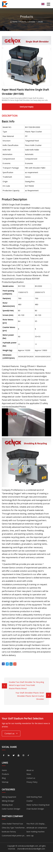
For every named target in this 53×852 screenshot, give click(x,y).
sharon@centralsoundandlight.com (31, 849)
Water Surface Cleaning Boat (38, 805)
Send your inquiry (26, 107)
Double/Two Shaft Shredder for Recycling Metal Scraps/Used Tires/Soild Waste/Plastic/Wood (26, 685)
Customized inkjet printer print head (14, 836)
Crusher (29, 801)
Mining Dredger (8, 801)
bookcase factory (9, 831)
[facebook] (4, 755)
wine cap (30, 835)
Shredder (31, 21)
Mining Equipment (9, 797)
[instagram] (23, 755)
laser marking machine (35, 831)
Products (22, 21)
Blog (4, 778)
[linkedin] (8, 755)
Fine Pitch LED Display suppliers (35, 824)
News (28, 774)
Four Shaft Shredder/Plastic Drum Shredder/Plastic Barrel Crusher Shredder (30, 695)
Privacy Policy (31, 782)
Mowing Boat (7, 805)
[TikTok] (28, 755)
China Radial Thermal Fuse (12, 823)
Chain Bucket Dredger (35, 809)
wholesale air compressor (36, 827)
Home (14, 21)
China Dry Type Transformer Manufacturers (13, 828)
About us (30, 770)
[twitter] (13, 755)
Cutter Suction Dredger (11, 809)
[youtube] (18, 755)
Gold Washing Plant (34, 797)
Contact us (9, 733)
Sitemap (5, 782)
